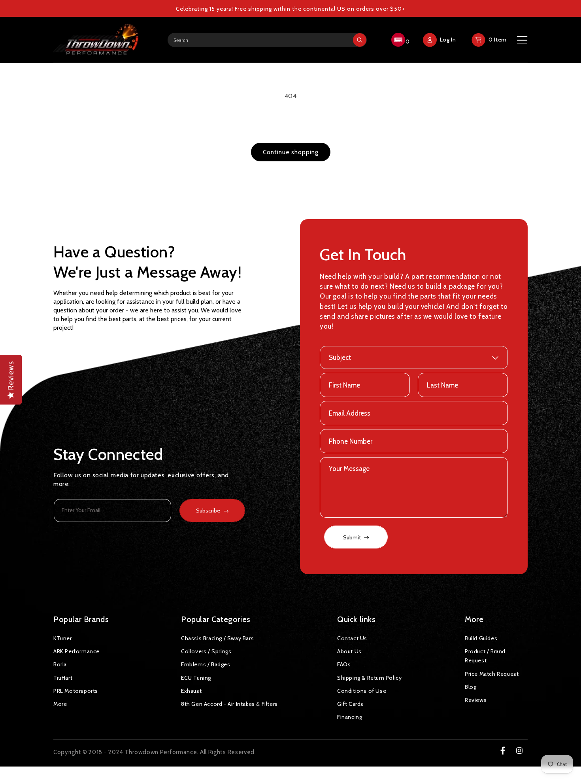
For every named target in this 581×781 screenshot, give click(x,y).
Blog (470, 686)
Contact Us (352, 638)
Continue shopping (291, 152)
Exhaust (191, 690)
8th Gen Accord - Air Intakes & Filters (229, 703)
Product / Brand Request (485, 656)
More (60, 703)
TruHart (62, 677)
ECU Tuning (196, 677)
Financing (349, 716)
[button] (399, 40)
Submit (352, 537)
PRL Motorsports (75, 690)
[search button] (359, 40)
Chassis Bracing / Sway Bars (217, 638)
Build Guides (481, 638)
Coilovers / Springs (206, 651)
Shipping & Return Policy (369, 677)
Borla (60, 664)
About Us (349, 651)
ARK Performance (76, 651)
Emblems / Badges (205, 664)
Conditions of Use (361, 690)
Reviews (476, 699)
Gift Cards (350, 703)
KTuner (62, 638)
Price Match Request (492, 673)
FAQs (344, 664)
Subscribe (208, 510)
